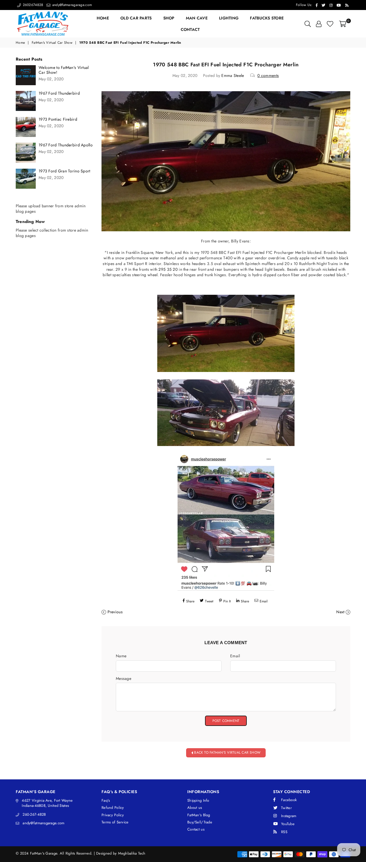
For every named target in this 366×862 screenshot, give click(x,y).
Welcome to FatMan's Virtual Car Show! (64, 70)
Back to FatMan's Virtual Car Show (226, 752)
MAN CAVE (197, 18)
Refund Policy (113, 807)
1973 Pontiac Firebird (58, 119)
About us (194, 807)
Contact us (195, 829)
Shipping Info (198, 800)
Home (20, 42)
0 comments (268, 75)
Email (235, 656)
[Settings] (318, 23)
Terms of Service (115, 822)
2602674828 (32, 4)
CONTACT (190, 29)
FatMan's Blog (198, 815)
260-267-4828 (34, 814)
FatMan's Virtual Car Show (52, 42)
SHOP (168, 18)
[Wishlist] (330, 23)
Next (340, 612)
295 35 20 (168, 269)
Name (121, 656)
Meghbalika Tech (132, 853)
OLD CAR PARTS (136, 18)
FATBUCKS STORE (267, 18)
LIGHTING (228, 18)
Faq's (106, 800)
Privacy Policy (113, 815)
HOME (103, 18)
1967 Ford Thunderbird (59, 93)
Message (123, 678)
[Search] (307, 23)
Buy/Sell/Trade (199, 822)
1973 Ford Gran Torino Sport (64, 171)
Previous (115, 612)
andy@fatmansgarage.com (71, 4)
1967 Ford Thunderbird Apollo (66, 145)
